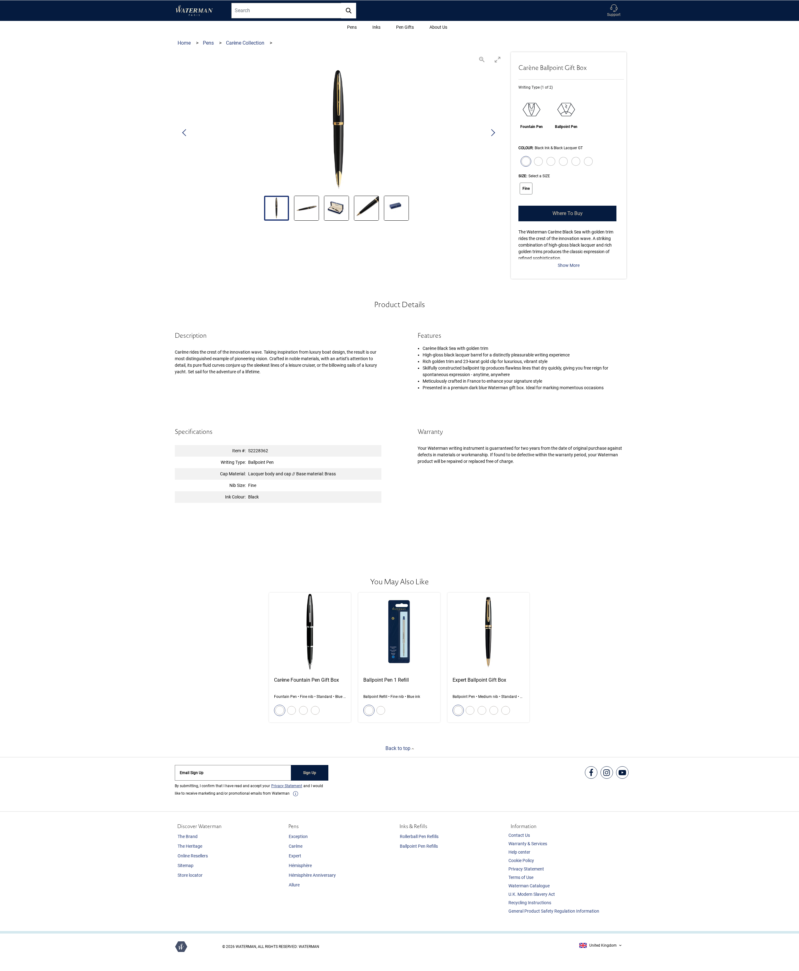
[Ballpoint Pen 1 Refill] (399, 657)
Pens (352, 27)
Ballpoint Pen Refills (419, 846)
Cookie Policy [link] (521, 860)
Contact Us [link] (519, 835)
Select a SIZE (539, 176)
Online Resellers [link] (193, 855)
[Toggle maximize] (497, 59)
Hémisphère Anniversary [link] (312, 875)
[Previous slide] (185, 133)
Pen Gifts (405, 27)
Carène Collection (246, 43)
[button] (613, 10)
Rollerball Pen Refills (419, 836)
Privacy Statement (286, 786)
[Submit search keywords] (348, 10)
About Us (438, 27)
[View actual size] (482, 59)
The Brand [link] (188, 836)
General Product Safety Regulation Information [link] (553, 911)
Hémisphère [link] (300, 865)
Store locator (190, 875)
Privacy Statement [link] (526, 868)
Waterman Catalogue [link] (529, 885)
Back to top (398, 748)
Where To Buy (567, 213)
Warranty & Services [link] (527, 843)
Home (185, 43)
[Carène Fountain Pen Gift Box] (310, 657)
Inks (376, 27)
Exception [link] (298, 836)
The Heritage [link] (190, 846)
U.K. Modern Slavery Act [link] (531, 894)
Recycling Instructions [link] (529, 902)
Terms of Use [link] (520, 877)
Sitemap (186, 865)
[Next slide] (493, 133)
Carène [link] (295, 846)
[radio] (524, 162)
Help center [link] (519, 852)
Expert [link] (295, 855)
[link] (296, 794)
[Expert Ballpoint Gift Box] (488, 657)
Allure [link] (294, 884)
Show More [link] (569, 265)
